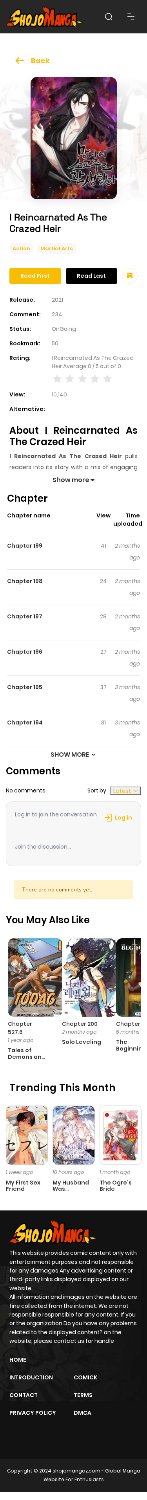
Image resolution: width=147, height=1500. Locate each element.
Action (21, 248)
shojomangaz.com (76, 1470)
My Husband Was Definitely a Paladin (71, 1192)
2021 (57, 300)
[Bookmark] (130, 276)
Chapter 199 (24, 546)
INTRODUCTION (31, 1377)
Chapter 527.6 (20, 1028)
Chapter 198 (25, 581)
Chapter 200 (80, 1024)
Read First (35, 276)
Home (17, 1360)
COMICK (85, 1377)
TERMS (83, 1395)
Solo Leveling (81, 1042)
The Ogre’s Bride (116, 1186)
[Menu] (131, 16)
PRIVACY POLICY (32, 1413)
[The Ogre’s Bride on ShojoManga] (120, 1135)
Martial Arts (56, 248)
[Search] (109, 16)
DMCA (82, 1413)
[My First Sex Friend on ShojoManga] (26, 1135)
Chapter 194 (25, 722)
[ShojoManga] (44, 16)
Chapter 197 (24, 616)
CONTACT (23, 1395)
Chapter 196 (24, 652)
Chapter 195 (24, 687)
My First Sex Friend (23, 1186)
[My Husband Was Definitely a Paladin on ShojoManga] (73, 1135)
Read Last (91, 276)
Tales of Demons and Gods (26, 1056)
